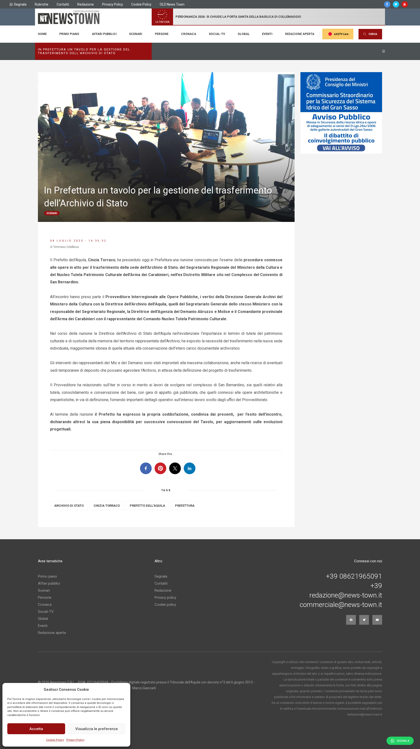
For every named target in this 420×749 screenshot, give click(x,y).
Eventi (267, 34)
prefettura (184, 505)
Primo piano (69, 34)
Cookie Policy (55, 739)
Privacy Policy (75, 739)
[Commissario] (341, 113)
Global (244, 34)
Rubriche (41, 4)
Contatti (63, 4)
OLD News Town (172, 4)
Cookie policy (165, 604)
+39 (376, 586)
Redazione (85, 4)
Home (42, 34)
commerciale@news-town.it (341, 605)
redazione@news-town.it (345, 595)
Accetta (36, 729)
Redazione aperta (299, 34)
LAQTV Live (341, 34)
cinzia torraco (107, 505)
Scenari (135, 34)
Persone (161, 34)
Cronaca (188, 34)
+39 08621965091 (354, 576)
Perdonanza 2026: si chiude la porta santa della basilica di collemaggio (238, 16)
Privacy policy (165, 597)
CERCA (372, 34)
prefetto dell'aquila (147, 505)
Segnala (20, 4)
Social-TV (217, 34)
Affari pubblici (104, 34)
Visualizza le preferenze (96, 729)
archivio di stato (69, 505)
